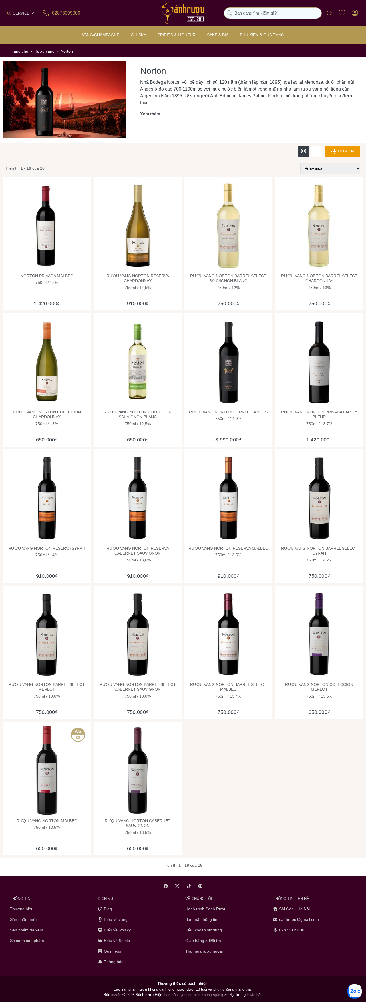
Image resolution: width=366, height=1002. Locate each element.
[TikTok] (189, 886)
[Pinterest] (200, 886)
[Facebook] (166, 886)
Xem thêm (150, 113)
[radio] (303, 151)
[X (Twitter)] (177, 886)
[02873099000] (46, 13)
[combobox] (273, 13)
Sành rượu (145, 995)
